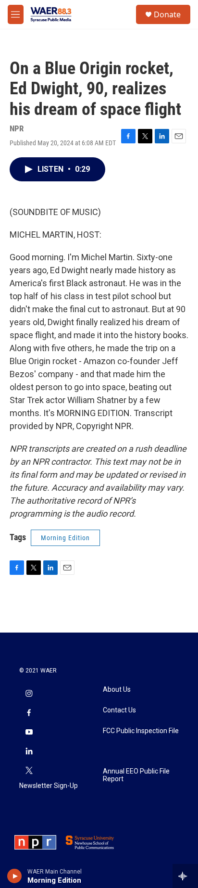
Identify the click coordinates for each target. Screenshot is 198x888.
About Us (117, 689)
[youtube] (28, 732)
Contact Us (119, 710)
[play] (15, 876)
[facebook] (28, 713)
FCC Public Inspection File (141, 731)
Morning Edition (65, 538)
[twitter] (28, 771)
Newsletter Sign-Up (48, 785)
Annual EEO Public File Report (136, 775)
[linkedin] (28, 751)
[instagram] (28, 694)
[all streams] (185, 876)
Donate (167, 14)
